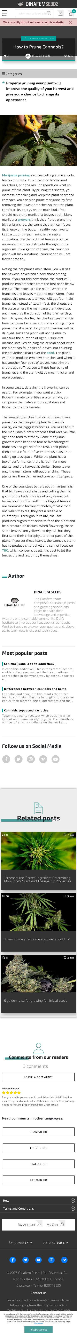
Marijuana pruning (16, 175)
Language (16, 1242)
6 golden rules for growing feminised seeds (35, 1000)
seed (50, 352)
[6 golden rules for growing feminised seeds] (38, 973)
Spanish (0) (38, 1131)
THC (5, 550)
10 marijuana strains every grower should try (37, 939)
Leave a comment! (38, 1077)
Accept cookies (38, 1329)
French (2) (38, 1147)
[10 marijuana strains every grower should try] (38, 912)
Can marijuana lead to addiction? (29, 663)
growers (24, 219)
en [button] (27, 1242)
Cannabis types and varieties (26, 710)
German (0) (38, 1179)
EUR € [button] (61, 1242)
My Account (60, 13)
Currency (49, 1242)
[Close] (70, 22)
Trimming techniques (41, 38)
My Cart (70, 13)
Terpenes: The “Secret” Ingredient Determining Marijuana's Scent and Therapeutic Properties (37, 879)
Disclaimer (38, 1323)
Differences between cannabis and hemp (35, 688)
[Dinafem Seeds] (38, 4)
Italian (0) (39, 1163)
